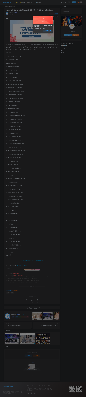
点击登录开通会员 (47, 30)
